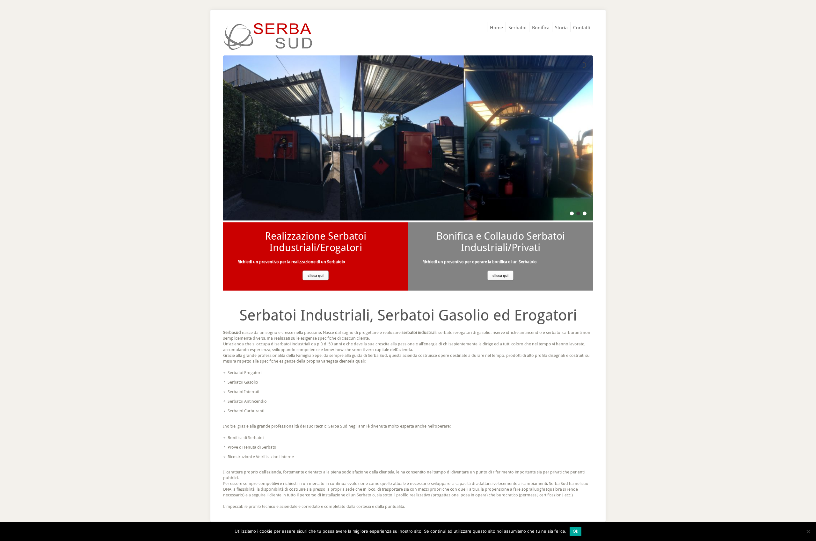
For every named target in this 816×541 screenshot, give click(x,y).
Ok (576, 531)
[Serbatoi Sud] (267, 36)
